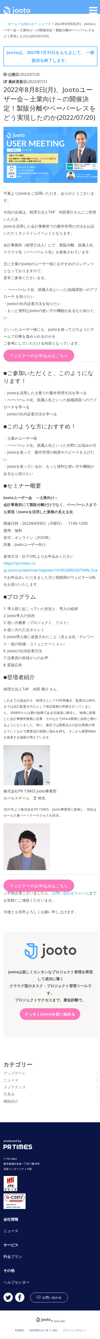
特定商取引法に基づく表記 (43, 1330)
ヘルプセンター (16, 1282)
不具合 (9, 1094)
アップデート (14, 1073)
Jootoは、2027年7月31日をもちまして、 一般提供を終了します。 (50, 56)
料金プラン (12, 1256)
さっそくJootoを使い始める (50, 1014)
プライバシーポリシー (74, 1330)
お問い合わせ (52, 1297)
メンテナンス (14, 1087)
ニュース (10, 1080)
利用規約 (19, 1330)
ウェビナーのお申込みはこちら (39, 355)
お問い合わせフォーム (70, 893)
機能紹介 (10, 1101)
